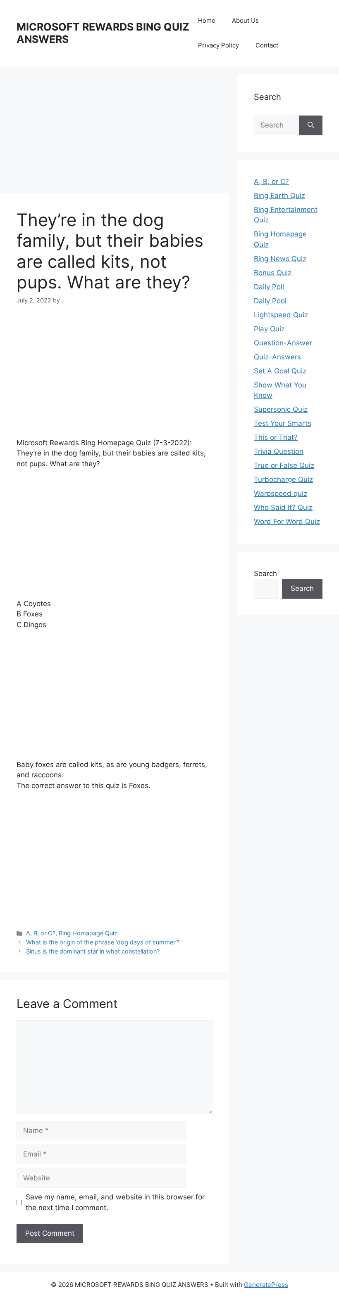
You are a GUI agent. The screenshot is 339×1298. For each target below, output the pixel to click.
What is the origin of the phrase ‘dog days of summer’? (102, 942)
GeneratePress (266, 1285)
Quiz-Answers (277, 357)
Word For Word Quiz (287, 521)
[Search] (310, 125)
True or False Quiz (284, 465)
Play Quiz (269, 329)
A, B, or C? (40, 933)
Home (206, 20)
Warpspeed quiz (280, 493)
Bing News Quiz (280, 259)
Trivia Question (278, 451)
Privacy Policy (218, 45)
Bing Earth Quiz (279, 195)
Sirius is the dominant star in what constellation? (93, 951)
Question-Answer (283, 343)
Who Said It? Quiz (283, 507)
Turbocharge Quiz (283, 479)
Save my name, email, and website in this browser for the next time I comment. (115, 1202)
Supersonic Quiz (281, 409)
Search (265, 573)
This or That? (276, 437)
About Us (245, 20)
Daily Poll (269, 287)
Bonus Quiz (272, 273)
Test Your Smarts (282, 423)
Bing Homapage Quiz (88, 933)
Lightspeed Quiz (281, 315)
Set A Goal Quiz (280, 371)
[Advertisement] (114, 132)
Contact (266, 45)
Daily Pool (270, 301)
